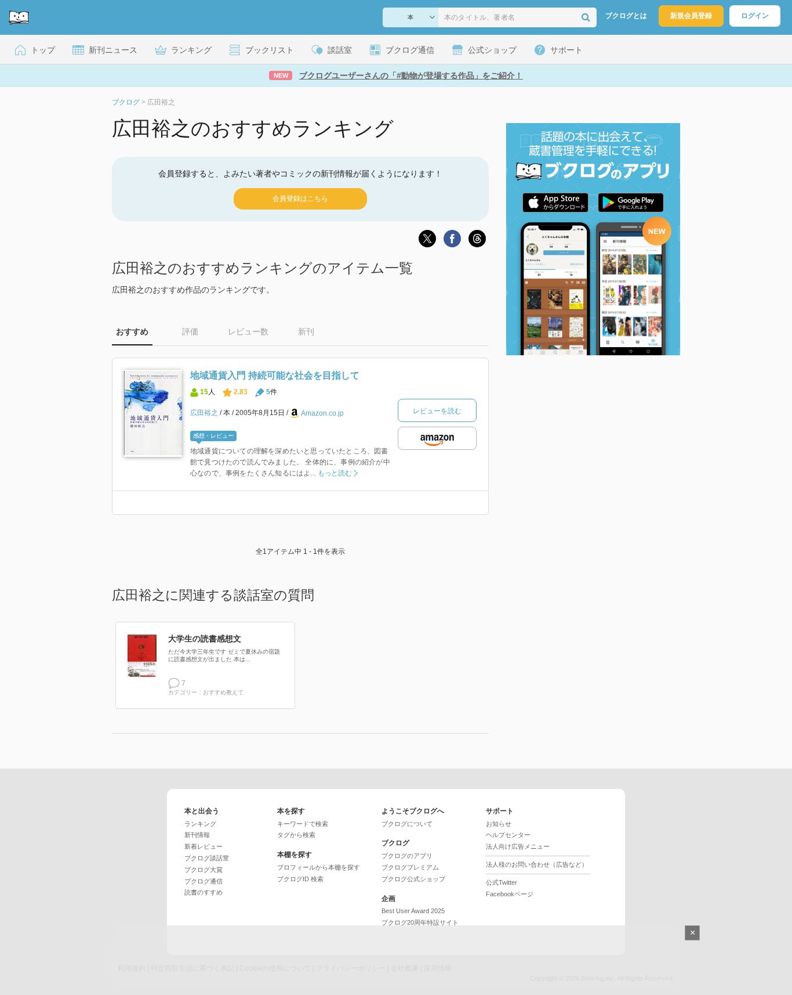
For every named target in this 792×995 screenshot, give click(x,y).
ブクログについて (407, 823)
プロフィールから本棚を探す (318, 867)
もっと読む (335, 473)
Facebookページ (509, 894)
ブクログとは (626, 16)
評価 (190, 331)
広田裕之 (204, 413)
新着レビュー (203, 846)
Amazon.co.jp (322, 413)
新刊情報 (197, 834)
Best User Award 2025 (413, 910)
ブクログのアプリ (407, 855)
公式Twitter (501, 882)
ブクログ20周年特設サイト (420, 922)
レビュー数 (248, 331)
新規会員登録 (691, 16)
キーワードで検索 (302, 823)
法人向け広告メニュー (518, 846)
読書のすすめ (203, 892)
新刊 (306, 331)
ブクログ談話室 (206, 858)
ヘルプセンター (508, 834)
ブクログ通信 (203, 881)
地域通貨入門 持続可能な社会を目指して (274, 375)
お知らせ (498, 823)
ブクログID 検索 (300, 878)
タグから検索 (296, 834)
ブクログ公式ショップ (413, 878)
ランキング (200, 823)
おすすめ (132, 331)
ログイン (755, 16)
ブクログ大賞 (203, 869)
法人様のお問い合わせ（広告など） (537, 864)
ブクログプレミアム (410, 867)
